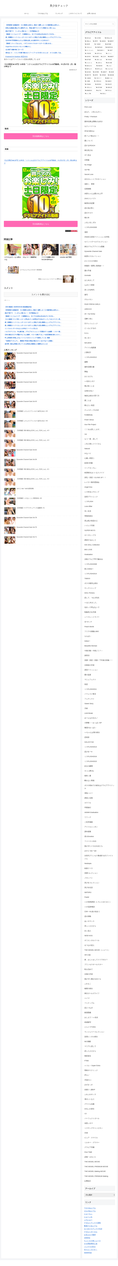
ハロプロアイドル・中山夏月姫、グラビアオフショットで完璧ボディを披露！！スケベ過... (33, 331)
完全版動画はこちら (40, 136)
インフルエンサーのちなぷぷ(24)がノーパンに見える (21, 328)
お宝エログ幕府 (90, 1235)
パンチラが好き (90, 1247)
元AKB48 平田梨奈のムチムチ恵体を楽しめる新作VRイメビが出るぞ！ (28, 40)
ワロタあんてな (90, 1208)
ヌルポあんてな (90, 1211)
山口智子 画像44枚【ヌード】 (15, 49)
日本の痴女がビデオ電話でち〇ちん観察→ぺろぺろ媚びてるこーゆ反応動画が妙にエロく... (33, 334)
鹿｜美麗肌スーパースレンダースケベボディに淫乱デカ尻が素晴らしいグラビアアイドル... (34, 37)
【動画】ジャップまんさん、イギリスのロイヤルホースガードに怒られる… (29, 43)
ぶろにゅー (88, 1220)
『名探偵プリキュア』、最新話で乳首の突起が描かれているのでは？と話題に (29, 340)
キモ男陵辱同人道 (90, 1244)
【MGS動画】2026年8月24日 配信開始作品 (18, 307)
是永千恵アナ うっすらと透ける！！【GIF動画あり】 (23, 31)
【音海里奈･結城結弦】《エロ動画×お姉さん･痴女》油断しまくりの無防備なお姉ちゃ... (33, 25)
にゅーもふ (88, 1214)
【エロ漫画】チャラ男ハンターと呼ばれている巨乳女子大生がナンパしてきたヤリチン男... (33, 319)
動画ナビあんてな (90, 1226)
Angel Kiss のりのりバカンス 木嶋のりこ (18, 46)
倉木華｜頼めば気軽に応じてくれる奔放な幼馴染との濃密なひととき (26, 344)
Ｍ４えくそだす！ (90, 1250)
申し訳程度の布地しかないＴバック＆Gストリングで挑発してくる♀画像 (27, 337)
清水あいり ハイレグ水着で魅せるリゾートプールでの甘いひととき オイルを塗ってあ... (34, 52)
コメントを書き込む (40, 294)
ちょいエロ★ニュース (92, 1241)
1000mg (87, 1238)
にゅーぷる (88, 1217)
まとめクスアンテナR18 (93, 1229)
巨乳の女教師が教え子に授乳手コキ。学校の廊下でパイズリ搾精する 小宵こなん (31, 28)
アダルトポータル (90, 1232)
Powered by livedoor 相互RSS (16, 56)
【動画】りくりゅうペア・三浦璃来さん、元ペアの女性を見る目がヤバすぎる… (30, 34)
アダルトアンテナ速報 (92, 1223)
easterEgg (88, 1253)
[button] (113, 24)
